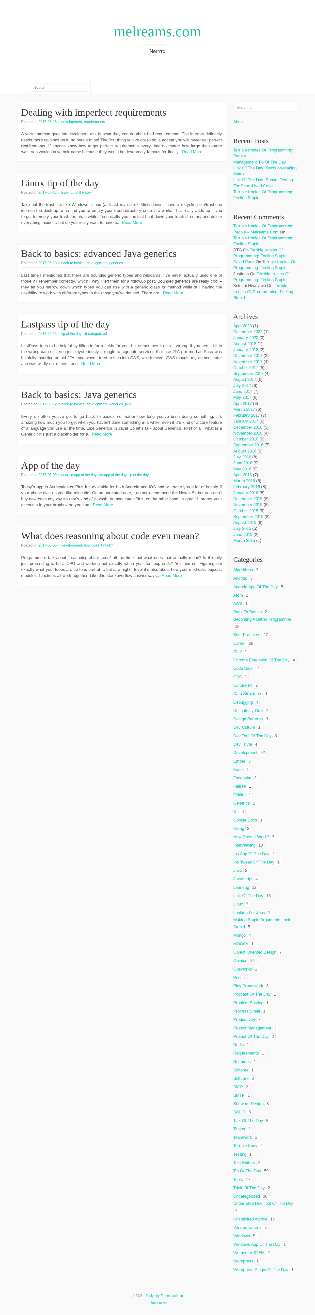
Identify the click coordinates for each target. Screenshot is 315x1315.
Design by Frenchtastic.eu (164, 1296)
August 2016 (244, 451)
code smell (243, 668)
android (240, 578)
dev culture (244, 727)
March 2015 (244, 540)
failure (239, 786)
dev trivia (242, 744)
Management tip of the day (259, 162)
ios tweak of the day (253, 862)
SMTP (239, 1095)
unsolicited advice (250, 1219)
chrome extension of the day (261, 660)
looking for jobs (249, 912)
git (236, 811)
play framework (248, 986)
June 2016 (242, 463)
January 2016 (245, 493)
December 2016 (247, 427)
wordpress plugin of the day (260, 1269)
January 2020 (245, 337)
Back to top (158, 1303)
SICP (238, 1087)
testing (239, 1154)
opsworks (242, 969)
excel (238, 769)
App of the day (50, 465)
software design (248, 1103)
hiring (238, 828)
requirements (94, 122)
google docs (245, 820)
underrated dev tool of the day (263, 1203)
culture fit (242, 685)
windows (241, 1236)
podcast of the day (252, 994)
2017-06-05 (47, 545)
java (128, 404)
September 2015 (248, 516)
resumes (242, 1061)
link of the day (248, 895)
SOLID (239, 1112)
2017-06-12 (47, 404)
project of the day (251, 1036)
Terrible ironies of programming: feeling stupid (263, 291)
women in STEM (249, 1252)
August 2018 (244, 344)
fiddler (239, 795)
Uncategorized (95, 333)
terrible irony (245, 1145)
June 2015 (242, 534)
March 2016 (244, 481)
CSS (237, 677)
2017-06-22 (47, 192)
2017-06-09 (47, 475)
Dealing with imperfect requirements (93, 112)
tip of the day (81, 192)
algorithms (243, 570)
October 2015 (245, 510)
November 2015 (247, 504)
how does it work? (98, 545)
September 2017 (248, 373)
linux (65, 192)
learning (241, 887)
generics (116, 263)
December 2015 (247, 498)
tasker (239, 1129)
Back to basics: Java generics (79, 394)
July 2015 (242, 528)
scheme (240, 1070)
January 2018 (245, 349)
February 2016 (246, 486)
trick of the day (249, 1188)
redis (238, 1044)
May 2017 (242, 397)
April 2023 (242, 326)
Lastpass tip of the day (65, 324)
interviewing (244, 845)
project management (252, 1028)
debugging (243, 702)
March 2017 (244, 409)
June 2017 (242, 391)
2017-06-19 (47, 263)
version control (247, 1227)
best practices (246, 634)
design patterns (248, 719)
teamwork (242, 1137)
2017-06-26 (47, 122)
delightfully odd (248, 710)
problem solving (248, 1002)
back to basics (73, 263)
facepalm (242, 778)
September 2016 (248, 445)
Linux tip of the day (60, 183)
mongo (239, 935)
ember (239, 761)
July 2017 (242, 385)
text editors (244, 1162)
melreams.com (157, 31)
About (238, 122)
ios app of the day (112, 475)
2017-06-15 (47, 333)
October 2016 (245, 439)
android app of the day (78, 475)
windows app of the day (257, 1244)
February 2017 (246, 415)
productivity (244, 1019)
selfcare (241, 1078)
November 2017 (247, 361)
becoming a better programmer (262, 619)
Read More (192, 152)
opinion (240, 960)
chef (237, 651)
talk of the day (248, 1120)
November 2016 (247, 433)
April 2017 (242, 403)
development (71, 122)
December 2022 (247, 331)
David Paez (243, 262)
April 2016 (242, 475)
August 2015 (244, 522)
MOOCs (240, 944)
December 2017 (247, 355)
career (239, 643)
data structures (247, 693)
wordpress (243, 1261)
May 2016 (242, 469)
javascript (242, 879)
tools (238, 1179)
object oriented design (254, 952)
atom (238, 595)
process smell (246, 1011)
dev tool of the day (252, 736)
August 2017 (244, 379)
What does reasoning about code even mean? (110, 535)
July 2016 (242, 457)
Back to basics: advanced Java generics (99, 253)
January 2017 (245, 421)
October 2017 (245, 367)
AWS (237, 603)
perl (237, 977)
